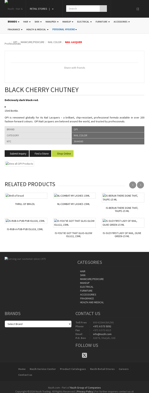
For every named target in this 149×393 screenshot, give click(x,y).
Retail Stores (38, 8)
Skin (82, 275)
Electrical (86, 286)
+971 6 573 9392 (102, 326)
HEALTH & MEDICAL (36, 29)
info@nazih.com (102, 334)
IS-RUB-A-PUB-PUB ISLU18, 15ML (25, 229)
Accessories (88, 294)
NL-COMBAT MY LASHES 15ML (73, 204)
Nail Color (55, 42)
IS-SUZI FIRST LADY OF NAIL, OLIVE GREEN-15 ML (122, 234)
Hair (82, 271)
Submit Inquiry (17, 153)
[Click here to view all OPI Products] (19, 163)
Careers (124, 369)
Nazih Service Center (43, 369)
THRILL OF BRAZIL (25, 204)
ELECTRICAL (83, 21)
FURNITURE (102, 21)
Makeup (85, 283)
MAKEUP (66, 21)
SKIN (37, 21)
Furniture (86, 290)
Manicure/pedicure (32, 42)
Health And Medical (92, 302)
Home (22, 369)
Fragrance (87, 298)
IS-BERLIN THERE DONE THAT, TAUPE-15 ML (122, 209)
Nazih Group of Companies (85, 387)
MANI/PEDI (51, 21)
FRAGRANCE (14, 29)
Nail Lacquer (73, 42)
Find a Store (41, 153)
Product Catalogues (73, 369)
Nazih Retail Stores (102, 369)
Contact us (25, 375)
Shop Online (63, 153)
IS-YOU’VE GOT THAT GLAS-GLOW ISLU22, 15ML (73, 234)
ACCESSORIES (121, 21)
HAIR (26, 21)
